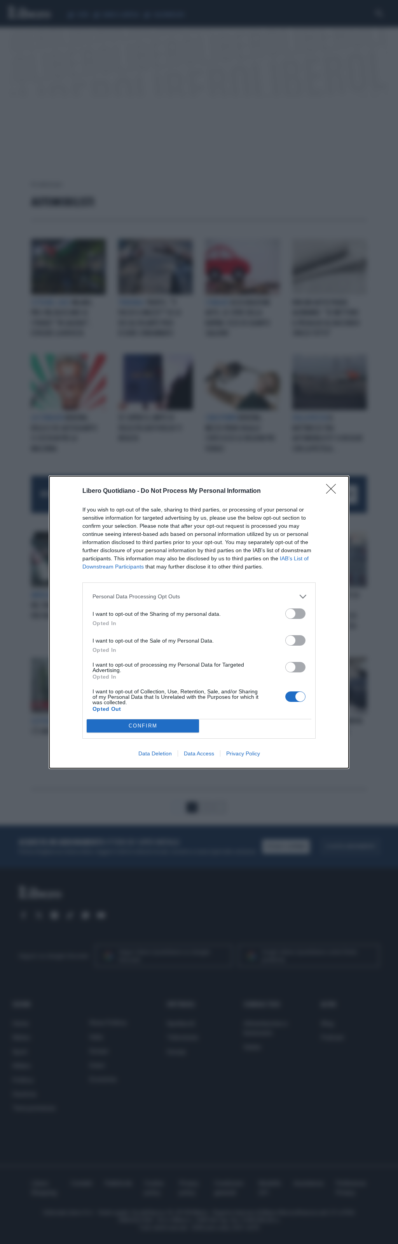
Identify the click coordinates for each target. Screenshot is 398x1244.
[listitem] (199, 597)
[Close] (333, 491)
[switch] (295, 613)
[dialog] (199, 622)
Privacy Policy (243, 753)
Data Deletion (155, 753)
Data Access (199, 753)
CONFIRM (143, 726)
